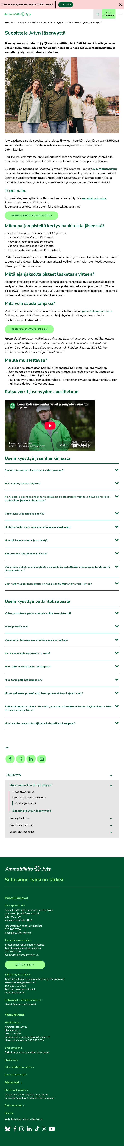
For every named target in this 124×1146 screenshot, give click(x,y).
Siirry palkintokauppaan (29, 329)
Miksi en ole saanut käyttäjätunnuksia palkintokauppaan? (40, 723)
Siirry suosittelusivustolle (31, 215)
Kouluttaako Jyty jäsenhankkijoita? (26, 553)
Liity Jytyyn (24, 965)
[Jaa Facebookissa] (10, 759)
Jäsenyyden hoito (19, 818)
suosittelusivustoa (94, 198)
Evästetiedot (13, 1105)
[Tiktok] (37, 1129)
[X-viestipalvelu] (44, 1129)
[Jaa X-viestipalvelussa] (20, 759)
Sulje (120, 4)
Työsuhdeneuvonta (17, 940)
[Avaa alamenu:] (111, 819)
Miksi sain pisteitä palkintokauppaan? (28, 666)
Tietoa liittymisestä (23, 792)
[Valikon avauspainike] (119, 14)
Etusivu (9, 22)
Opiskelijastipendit (25, 803)
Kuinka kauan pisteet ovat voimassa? (27, 653)
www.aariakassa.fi (14, 992)
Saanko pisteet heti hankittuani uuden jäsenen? (34, 470)
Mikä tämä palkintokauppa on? (23, 680)
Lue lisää (66, 4)
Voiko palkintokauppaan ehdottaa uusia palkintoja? (36, 640)
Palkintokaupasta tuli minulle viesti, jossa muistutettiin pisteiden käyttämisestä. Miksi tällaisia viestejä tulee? (58, 708)
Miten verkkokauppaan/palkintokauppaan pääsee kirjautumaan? (44, 693)
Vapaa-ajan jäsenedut (22, 831)
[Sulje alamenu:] (111, 775)
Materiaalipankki (16, 1090)
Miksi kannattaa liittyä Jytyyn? (48, 22)
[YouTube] (52, 1129)
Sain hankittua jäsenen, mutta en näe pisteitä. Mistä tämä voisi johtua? (48, 584)
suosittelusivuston (104, 169)
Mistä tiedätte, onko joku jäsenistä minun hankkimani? (38, 527)
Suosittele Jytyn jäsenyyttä (31, 810)
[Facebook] (15, 1129)
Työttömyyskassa (16, 974)
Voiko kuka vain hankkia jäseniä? (24, 513)
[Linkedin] (31, 759)
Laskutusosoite (15, 1074)
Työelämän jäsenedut (22, 825)
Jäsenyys (21, 22)
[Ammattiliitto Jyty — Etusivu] (17, 14)
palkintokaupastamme (97, 311)
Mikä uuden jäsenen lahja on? (23, 483)
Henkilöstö (12, 1022)
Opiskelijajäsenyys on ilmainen (29, 797)
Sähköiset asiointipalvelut (22, 1000)
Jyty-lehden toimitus (18, 1067)
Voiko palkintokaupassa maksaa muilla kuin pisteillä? (38, 613)
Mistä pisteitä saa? (16, 626)
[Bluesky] (7, 1129)
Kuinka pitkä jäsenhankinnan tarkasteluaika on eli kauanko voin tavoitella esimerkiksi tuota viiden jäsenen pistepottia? (57, 498)
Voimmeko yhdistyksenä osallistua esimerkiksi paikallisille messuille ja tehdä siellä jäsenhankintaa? (57, 568)
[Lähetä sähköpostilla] (41, 759)
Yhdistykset (13, 1048)
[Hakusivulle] (97, 14)
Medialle (10, 1060)
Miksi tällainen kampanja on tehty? (26, 540)
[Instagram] (21, 1129)
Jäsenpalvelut (14, 905)
